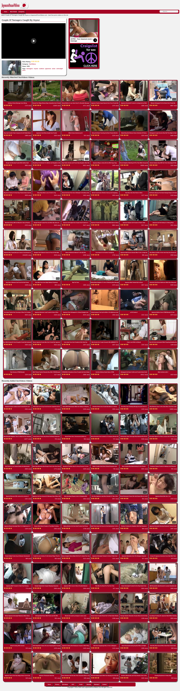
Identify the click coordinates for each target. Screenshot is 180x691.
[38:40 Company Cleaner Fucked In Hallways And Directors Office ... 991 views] (163, 444)
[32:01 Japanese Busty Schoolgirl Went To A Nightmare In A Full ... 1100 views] (17, 504)
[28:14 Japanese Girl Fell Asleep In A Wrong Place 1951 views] (163, 200)
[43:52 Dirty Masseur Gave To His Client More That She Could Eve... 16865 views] (163, 384)
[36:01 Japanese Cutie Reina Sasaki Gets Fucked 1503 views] (46, 110)
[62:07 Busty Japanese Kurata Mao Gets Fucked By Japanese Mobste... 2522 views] (46, 320)
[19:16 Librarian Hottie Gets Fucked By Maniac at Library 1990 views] (105, 384)
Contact (104, 684)
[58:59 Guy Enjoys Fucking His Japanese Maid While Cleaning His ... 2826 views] (163, 593)
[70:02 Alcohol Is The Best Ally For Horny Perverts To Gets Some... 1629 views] (75, 444)
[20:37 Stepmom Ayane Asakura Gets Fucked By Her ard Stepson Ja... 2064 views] (17, 384)
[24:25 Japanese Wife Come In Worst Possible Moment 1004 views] (75, 563)
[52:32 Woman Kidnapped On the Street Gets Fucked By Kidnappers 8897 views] (163, 81)
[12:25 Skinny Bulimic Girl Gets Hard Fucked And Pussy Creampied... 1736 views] (75, 504)
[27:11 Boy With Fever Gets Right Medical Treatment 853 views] (46, 260)
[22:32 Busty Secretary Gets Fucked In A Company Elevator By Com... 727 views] (105, 414)
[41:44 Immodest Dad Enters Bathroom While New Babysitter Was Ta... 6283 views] (163, 260)
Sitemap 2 (96, 684)
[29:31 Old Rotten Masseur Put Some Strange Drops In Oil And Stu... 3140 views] (163, 170)
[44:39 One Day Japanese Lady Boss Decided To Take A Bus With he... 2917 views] (105, 474)
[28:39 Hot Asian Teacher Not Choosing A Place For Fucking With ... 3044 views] (17, 290)
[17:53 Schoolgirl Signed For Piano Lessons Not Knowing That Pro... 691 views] (163, 414)
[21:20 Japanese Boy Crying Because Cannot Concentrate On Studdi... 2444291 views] (17, 230)
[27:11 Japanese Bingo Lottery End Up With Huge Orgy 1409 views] (105, 140)
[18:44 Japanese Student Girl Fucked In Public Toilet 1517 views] (134, 200)
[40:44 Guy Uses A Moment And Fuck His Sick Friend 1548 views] (17, 260)
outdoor (41, 68)
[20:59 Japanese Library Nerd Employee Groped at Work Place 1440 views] (75, 623)
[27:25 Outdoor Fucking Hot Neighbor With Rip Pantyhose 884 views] (134, 504)
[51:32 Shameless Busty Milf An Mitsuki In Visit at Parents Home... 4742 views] (17, 200)
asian (53, 68)
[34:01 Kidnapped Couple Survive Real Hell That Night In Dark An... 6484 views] (163, 110)
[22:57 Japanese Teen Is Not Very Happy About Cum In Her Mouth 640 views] (17, 653)
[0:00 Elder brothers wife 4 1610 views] (163, 350)
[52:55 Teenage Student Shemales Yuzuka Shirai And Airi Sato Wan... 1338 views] (134, 593)
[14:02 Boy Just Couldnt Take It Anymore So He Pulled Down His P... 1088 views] (17, 110)
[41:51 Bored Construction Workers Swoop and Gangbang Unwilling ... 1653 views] (105, 170)
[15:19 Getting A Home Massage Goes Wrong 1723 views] (17, 81)
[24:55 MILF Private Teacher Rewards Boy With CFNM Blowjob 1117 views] (46, 350)
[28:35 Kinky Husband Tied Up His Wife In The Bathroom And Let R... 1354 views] (105, 290)
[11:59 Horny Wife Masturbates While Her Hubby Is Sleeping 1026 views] (75, 384)
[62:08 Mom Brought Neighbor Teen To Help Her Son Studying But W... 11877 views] (17, 414)
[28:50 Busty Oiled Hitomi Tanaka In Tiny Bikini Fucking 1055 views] (46, 504)
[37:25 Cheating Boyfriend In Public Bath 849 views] (163, 653)
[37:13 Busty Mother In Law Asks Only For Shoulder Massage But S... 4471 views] (75, 81)
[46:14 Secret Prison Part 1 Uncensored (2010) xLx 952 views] (75, 414)
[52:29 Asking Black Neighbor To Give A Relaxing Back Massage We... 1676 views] (105, 260)
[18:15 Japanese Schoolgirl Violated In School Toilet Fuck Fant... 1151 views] (105, 534)
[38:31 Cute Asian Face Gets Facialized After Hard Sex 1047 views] (75, 320)
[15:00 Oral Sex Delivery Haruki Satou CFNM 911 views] (105, 350)
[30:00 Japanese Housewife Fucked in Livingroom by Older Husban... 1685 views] (134, 81)
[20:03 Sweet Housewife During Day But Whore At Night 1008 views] (134, 623)
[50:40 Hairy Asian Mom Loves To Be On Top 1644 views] (46, 170)
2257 (73, 684)
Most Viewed (13, 11)
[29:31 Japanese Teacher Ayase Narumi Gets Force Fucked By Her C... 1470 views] (105, 81)
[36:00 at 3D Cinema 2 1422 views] (134, 290)
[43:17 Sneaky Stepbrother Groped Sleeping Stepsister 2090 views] (46, 563)
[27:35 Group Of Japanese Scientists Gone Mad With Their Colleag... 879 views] (163, 534)
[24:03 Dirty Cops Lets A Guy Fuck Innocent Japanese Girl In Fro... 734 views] (46, 384)
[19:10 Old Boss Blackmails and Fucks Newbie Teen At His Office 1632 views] (134, 653)
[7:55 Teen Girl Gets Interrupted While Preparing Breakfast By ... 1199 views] (163, 320)
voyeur (36, 68)
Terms (49, 684)
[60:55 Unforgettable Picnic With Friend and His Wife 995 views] (46, 593)
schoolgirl (59, 68)
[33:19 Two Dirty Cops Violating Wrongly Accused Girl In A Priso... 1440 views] (134, 384)
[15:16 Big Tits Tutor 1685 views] (75, 260)
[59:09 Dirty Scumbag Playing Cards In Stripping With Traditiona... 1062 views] (75, 474)
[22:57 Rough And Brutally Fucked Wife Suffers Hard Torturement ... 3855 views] (17, 140)
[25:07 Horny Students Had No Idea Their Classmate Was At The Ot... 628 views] (75, 653)
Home (5, 11)
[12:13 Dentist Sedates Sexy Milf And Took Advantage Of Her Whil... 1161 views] (163, 140)
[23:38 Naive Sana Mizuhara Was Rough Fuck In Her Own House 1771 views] (46, 444)
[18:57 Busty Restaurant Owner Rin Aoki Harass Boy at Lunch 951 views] (134, 474)
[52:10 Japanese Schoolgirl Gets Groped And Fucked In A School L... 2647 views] (75, 200)
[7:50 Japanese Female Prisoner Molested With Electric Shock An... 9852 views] (105, 200)
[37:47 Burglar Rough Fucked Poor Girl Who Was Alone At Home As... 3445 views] (46, 200)
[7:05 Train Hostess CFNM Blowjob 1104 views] (17, 350)
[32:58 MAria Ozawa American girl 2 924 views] (75, 110)
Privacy (57, 684)
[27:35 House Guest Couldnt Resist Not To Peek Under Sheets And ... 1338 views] (105, 593)
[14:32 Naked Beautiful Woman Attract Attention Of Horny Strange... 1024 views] (134, 110)
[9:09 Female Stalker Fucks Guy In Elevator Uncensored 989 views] (17, 534)
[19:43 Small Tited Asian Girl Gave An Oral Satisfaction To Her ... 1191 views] (105, 504)
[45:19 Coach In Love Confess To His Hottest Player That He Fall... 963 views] (46, 534)
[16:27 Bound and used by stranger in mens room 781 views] (75, 593)
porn (24, 70)
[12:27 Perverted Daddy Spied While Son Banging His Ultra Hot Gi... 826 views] (105, 653)
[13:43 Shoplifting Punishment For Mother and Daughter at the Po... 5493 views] (46, 140)
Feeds (80, 684)
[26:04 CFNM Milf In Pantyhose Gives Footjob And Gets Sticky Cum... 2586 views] (75, 350)
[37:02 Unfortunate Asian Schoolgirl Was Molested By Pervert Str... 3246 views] (134, 414)
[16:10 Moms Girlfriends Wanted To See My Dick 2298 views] (75, 230)
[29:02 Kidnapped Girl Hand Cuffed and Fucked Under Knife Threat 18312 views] (134, 350)
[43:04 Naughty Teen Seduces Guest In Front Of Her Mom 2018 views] (46, 230)
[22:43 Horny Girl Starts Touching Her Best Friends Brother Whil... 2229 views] (105, 110)
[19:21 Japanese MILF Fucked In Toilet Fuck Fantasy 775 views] (17, 563)
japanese (48, 68)
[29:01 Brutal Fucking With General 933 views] (17, 623)
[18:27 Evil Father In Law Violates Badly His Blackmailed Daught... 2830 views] (17, 444)
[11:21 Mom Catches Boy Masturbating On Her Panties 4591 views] (134, 444)
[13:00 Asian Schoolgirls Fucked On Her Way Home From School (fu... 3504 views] (134, 563)
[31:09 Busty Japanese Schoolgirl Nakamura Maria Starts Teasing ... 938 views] (17, 593)
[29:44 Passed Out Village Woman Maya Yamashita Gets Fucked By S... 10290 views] (46, 81)
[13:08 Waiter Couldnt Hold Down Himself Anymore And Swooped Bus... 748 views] (105, 444)
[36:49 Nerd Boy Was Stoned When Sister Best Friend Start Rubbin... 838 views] (163, 623)
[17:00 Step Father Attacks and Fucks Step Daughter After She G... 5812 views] (75, 140)
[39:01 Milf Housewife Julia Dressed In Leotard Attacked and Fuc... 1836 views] (163, 563)
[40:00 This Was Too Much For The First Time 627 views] (105, 563)
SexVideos (32, 64)
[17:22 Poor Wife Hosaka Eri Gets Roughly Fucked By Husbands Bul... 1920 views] (17, 320)
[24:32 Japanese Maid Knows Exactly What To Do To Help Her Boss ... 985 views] (134, 230)
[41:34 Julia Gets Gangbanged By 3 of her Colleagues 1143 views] (105, 623)
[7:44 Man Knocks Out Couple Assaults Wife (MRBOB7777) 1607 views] (105, 320)
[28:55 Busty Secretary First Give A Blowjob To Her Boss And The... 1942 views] (75, 170)
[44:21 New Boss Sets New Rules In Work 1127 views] (134, 170)
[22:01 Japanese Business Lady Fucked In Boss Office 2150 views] (46, 290)
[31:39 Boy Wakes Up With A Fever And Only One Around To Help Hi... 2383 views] (163, 230)
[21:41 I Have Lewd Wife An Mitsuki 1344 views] (134, 320)
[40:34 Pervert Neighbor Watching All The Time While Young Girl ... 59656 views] (134, 140)
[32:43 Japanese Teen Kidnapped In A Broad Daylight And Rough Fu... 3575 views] (75, 290)
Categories (21, 11)
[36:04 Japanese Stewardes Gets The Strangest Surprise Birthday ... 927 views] (134, 534)
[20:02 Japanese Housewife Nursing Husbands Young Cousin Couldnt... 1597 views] (163, 504)
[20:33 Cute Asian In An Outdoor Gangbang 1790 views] (105, 230)
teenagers (29, 68)
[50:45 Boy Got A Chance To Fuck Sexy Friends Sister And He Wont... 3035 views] (17, 170)
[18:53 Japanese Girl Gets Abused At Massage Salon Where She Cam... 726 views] (46, 474)
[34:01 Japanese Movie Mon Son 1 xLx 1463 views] (163, 474)
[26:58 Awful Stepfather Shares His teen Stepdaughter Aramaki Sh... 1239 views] (46, 623)
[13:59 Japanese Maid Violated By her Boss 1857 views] (134, 260)
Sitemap (89, 684)
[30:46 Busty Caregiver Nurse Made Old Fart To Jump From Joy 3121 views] (75, 534)
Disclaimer (65, 684)
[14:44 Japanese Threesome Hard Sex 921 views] (46, 653)
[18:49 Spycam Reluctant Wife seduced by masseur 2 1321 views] (17, 474)
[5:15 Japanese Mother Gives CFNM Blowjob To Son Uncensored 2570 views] (163, 290)
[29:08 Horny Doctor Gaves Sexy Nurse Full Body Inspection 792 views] (46, 414)
